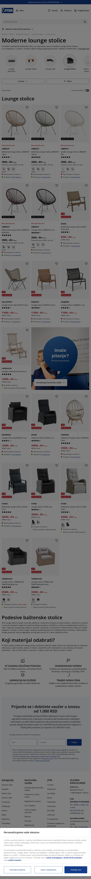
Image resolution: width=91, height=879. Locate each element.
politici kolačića (15, 860)
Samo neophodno (48, 870)
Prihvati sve (76, 870)
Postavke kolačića (17, 870)
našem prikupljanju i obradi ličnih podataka (64, 858)
